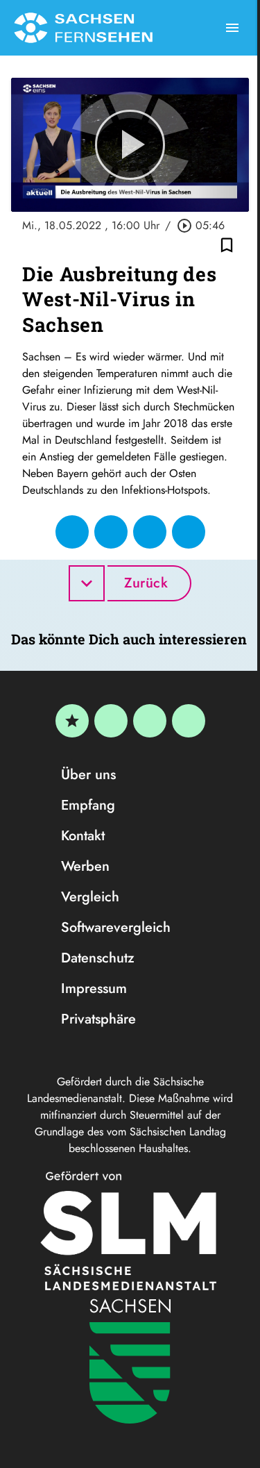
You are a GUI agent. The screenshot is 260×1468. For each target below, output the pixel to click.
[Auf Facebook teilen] (72, 532)
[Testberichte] (72, 720)
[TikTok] (188, 720)
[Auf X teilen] (111, 532)
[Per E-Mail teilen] (188, 532)
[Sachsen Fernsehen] (83, 28)
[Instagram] (149, 720)
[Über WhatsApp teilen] (149, 532)
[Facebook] (111, 720)
